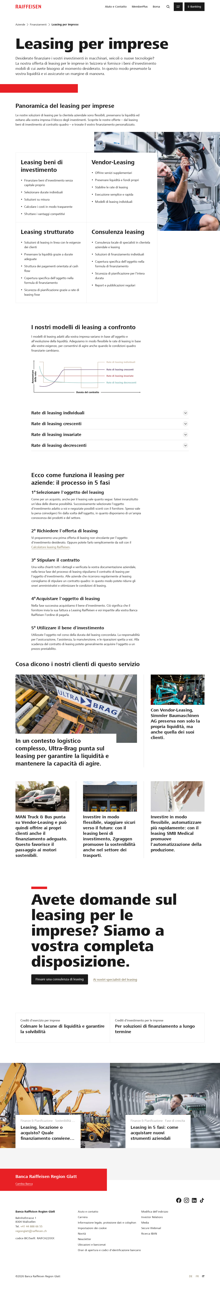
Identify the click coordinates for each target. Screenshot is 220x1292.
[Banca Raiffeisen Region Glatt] (28, 7)
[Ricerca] (168, 6)
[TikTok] (202, 1200)
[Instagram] (186, 1200)
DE (190, 1276)
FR (197, 1276)
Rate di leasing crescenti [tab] (56, 423)
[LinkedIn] (194, 1200)
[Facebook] (178, 1200)
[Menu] (178, 6)
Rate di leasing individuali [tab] (58, 412)
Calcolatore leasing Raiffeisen (50, 547)
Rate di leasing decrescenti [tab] (59, 445)
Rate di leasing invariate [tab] (56, 434)
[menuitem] (116, 6)
